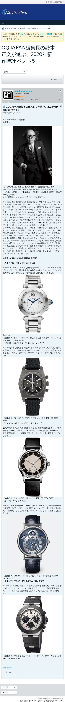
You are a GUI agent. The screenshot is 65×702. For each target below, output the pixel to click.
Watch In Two (12, 28)
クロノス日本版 (45, 28)
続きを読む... (8, 667)
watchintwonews (23, 91)
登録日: (17, 100)
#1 (61, 106)
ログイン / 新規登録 (54, 2)
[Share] (60, 99)
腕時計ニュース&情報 (28, 28)
